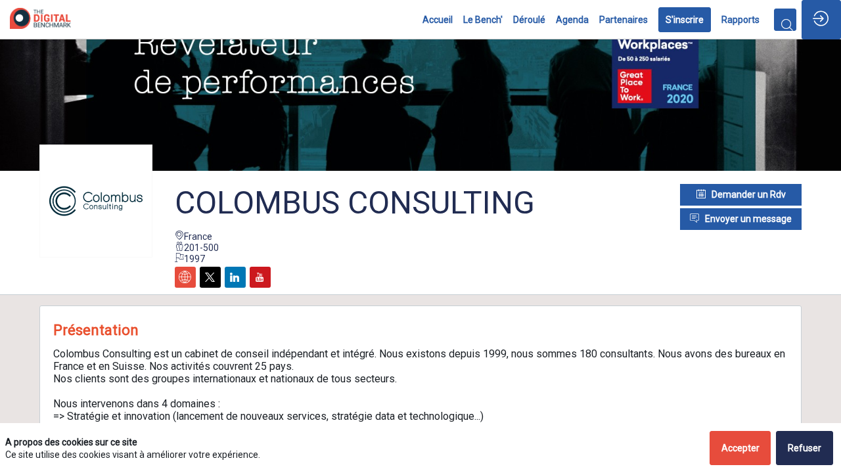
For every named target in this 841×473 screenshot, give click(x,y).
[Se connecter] (821, 19)
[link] (437, 19)
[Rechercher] (785, 20)
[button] (684, 19)
